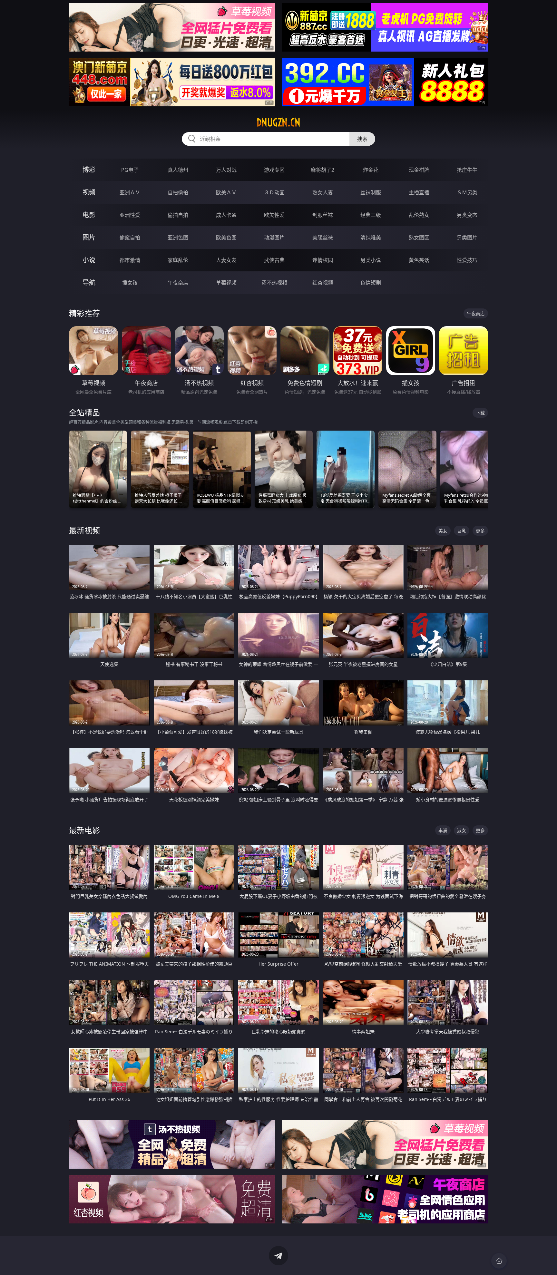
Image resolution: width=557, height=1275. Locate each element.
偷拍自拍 (178, 215)
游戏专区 (274, 169)
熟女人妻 (322, 192)
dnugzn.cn (278, 122)
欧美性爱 (274, 215)
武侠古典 (274, 260)
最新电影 (84, 830)
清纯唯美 (370, 237)
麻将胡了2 (322, 169)
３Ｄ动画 (274, 192)
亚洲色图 (178, 237)
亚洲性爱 (130, 215)
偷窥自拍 (130, 237)
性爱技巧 (467, 260)
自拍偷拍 (178, 192)
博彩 (89, 169)
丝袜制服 (370, 192)
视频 (89, 192)
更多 (480, 531)
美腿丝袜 (322, 237)
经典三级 (370, 215)
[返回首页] (499, 1261)
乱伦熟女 (419, 215)
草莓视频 (226, 282)
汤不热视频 (274, 282)
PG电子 (130, 169)
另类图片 (467, 237)
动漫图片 (274, 237)
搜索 (362, 138)
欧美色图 (226, 237)
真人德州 (178, 169)
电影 (89, 214)
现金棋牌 (419, 169)
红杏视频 (322, 282)
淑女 (461, 830)
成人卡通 (226, 215)
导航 (89, 282)
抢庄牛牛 (467, 169)
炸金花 (370, 169)
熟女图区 (419, 237)
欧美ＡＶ (226, 192)
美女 (442, 531)
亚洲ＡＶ (130, 192)
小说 (89, 260)
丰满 (442, 830)
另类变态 (467, 215)
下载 (480, 413)
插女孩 (130, 282)
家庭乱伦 (178, 260)
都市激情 (130, 260)
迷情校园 (322, 260)
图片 (89, 237)
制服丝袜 (322, 215)
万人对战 (226, 169)
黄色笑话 (419, 260)
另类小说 (370, 260)
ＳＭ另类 (467, 192)
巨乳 (461, 531)
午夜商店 (178, 282)
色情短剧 (370, 282)
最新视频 (84, 530)
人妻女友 (226, 260)
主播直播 (419, 192)
